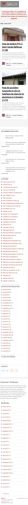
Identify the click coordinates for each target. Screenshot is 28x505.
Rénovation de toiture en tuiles (11, 259)
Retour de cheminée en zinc (10, 270)
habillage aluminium (8, 219)
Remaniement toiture (8, 235)
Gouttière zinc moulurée (9, 216)
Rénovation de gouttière (9, 256)
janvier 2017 (6, 329)
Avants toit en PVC (8, 182)
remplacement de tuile (9, 246)
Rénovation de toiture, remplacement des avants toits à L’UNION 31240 (16, 143)
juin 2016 (5, 348)
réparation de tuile (8, 267)
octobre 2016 (6, 337)
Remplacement (7, 238)
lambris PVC (6, 224)
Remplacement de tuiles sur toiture (12, 248)
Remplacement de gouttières (10, 240)
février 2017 (6, 327)
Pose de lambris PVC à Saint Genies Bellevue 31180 (12, 47)
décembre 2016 (7, 332)
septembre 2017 (7, 308)
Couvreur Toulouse (8, 190)
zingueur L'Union (7, 278)
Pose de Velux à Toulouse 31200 (14, 135)
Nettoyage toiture (8, 230)
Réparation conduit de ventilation (12, 262)
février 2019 (6, 289)
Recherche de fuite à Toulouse (11, 232)
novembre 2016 (7, 335)
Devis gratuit (6, 198)
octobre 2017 (6, 305)
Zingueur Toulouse (8, 281)
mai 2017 (5, 319)
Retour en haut (21, 498)
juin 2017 (5, 316)
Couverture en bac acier (9, 187)
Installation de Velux (8, 222)
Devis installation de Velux (10, 200)
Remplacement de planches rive (11, 243)
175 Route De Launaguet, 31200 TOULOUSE (7, 500)
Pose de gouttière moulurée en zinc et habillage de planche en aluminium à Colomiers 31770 (13, 94)
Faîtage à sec (6, 211)
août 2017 (6, 311)
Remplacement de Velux (9, 251)
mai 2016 (5, 351)
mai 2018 (5, 295)
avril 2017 (5, 321)
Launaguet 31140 (7, 227)
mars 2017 (6, 324)
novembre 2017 (7, 303)
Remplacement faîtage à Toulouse (12, 254)
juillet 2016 (6, 345)
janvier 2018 (6, 300)
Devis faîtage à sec (8, 195)
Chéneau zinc (6, 184)
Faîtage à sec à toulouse (9, 214)
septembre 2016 (7, 340)
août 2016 (6, 343)
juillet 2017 (6, 313)
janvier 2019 (6, 292)
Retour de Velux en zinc (9, 272)
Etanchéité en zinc (8, 208)
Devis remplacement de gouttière (12, 203)
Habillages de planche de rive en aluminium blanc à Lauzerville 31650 (15, 151)
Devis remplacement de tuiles (11, 206)
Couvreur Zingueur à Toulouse (11, 192)
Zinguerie (5, 275)
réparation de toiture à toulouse (11, 264)
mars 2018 (6, 297)
